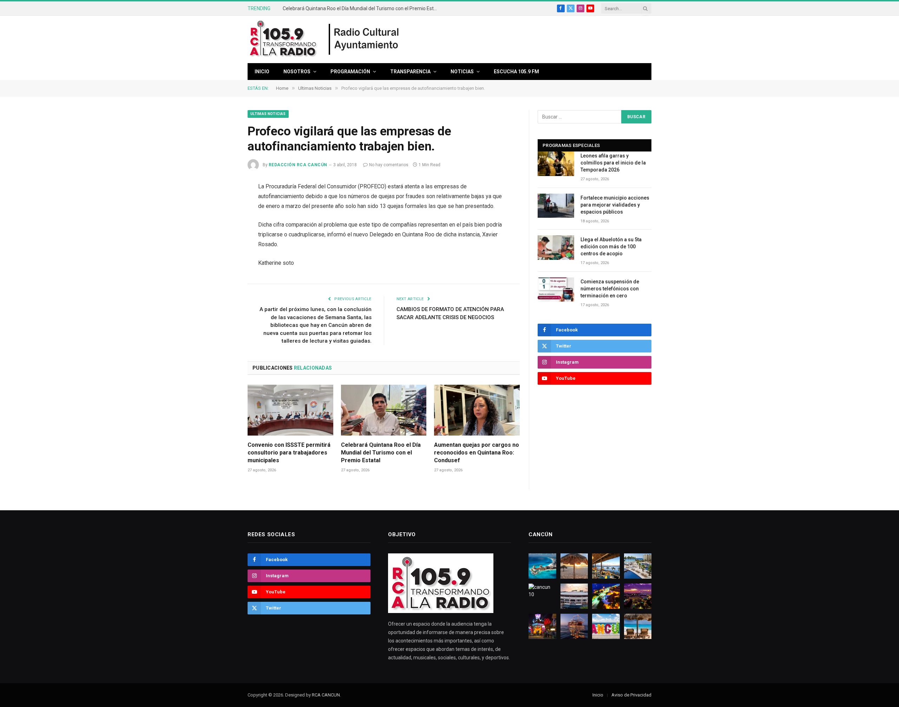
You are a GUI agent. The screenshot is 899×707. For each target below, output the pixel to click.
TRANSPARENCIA (410, 71)
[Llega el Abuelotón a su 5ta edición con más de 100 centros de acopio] (556, 247)
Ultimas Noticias (268, 114)
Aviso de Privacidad (631, 695)
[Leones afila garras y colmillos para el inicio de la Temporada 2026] (556, 164)
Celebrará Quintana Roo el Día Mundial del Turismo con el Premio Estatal (381, 453)
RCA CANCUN (326, 695)
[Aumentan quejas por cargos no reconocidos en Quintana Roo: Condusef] (477, 410)
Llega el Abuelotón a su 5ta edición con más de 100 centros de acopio (611, 246)
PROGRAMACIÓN (350, 71)
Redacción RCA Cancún (298, 164)
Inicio (262, 71)
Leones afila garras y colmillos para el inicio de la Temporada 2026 (613, 163)
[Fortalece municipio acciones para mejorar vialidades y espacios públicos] (556, 206)
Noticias (462, 71)
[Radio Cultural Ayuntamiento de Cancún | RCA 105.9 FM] (364, 39)
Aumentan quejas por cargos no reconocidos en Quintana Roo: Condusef (362, 8)
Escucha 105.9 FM (516, 71)
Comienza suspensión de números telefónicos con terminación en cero (609, 288)
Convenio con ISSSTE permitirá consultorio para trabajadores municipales (289, 453)
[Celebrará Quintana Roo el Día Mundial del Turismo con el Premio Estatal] (384, 410)
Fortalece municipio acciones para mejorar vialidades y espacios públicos (614, 205)
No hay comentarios (388, 164)
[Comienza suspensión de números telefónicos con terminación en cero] (556, 289)
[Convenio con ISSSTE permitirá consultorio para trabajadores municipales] (290, 410)
